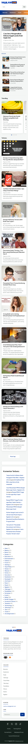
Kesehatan (13, 12)
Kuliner (5, 691)
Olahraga (7, 589)
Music (6, 583)
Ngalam (7, 587)
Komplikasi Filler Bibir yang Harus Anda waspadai (15, 482)
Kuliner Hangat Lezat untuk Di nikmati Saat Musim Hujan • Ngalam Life (15, 515)
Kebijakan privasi (19, 741)
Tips (6, 609)
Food (6, 562)
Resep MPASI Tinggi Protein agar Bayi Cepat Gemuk (15, 494)
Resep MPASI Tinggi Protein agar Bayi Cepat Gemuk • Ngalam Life (14, 502)
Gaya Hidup (8, 566)
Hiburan (7, 571)
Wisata (5, 689)
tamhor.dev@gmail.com (9, 706)
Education (8, 556)
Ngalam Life (12, 741)
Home (6, 573)
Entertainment (9, 558)
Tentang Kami (17, 728)
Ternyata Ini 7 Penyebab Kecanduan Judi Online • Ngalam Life (13, 527)
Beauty (7, 550)
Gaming (7, 564)
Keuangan (7, 579)
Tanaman (7, 603)
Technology (8, 605)
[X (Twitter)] (12, 724)
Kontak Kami (8, 732)
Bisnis (6, 552)
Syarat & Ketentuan (14, 736)
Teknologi (8, 607)
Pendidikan (8, 591)
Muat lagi (12, 456)
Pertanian (7, 593)
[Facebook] (7, 724)
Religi (6, 597)
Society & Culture (10, 601)
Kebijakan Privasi (18, 732)
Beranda (5, 12)
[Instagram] (16, 724)
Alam (6, 548)
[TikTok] (20, 724)
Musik (19, 12)
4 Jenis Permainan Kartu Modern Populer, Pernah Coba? (14, 531)
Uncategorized (9, 613)
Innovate (7, 575)
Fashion (7, 560)
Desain (7, 554)
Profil (6, 595)
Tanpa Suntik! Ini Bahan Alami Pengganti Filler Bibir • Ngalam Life (15, 478)
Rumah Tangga (9, 599)
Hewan (7, 569)
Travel (6, 611)
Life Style (7, 581)
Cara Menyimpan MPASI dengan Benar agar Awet (14, 507)
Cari (24, 6)
